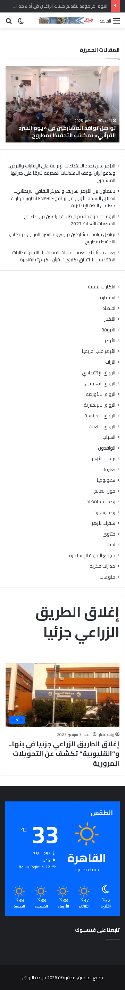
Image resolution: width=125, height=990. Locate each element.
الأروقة (108, 329)
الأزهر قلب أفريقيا (98, 351)
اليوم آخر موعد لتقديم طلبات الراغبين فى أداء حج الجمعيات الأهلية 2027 (69, 220)
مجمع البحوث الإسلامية (92, 555)
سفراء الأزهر (103, 523)
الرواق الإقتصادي (98, 372)
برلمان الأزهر (103, 458)
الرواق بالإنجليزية (99, 405)
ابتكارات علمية (101, 286)
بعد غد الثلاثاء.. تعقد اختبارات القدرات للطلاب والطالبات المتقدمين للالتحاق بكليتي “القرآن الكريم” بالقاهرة (63, 256)
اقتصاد (108, 308)
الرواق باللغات (102, 426)
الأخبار (109, 319)
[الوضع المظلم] (20, 23)
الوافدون (106, 448)
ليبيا (111, 544)
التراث (110, 362)
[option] (62, 104)
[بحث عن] (8, 23)
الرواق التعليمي (100, 383)
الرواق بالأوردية (100, 394)
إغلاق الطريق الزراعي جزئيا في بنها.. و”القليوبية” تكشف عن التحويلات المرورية (63, 753)
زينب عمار (106, 734)
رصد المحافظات (100, 501)
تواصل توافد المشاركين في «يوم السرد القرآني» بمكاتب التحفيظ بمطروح (67, 131)
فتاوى (108, 534)
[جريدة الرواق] (66, 20)
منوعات (107, 577)
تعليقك (108, 469)
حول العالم (104, 491)
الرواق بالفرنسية (99, 415)
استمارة (107, 297)
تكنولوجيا (106, 480)
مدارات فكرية (102, 566)
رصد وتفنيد (104, 512)
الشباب (108, 437)
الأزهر (110, 340)
